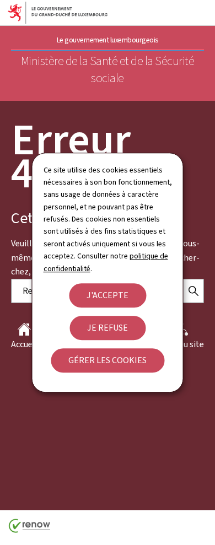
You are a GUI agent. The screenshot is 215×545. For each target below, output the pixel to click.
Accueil (24, 344)
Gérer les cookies (107, 360)
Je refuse (107, 327)
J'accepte (107, 295)
